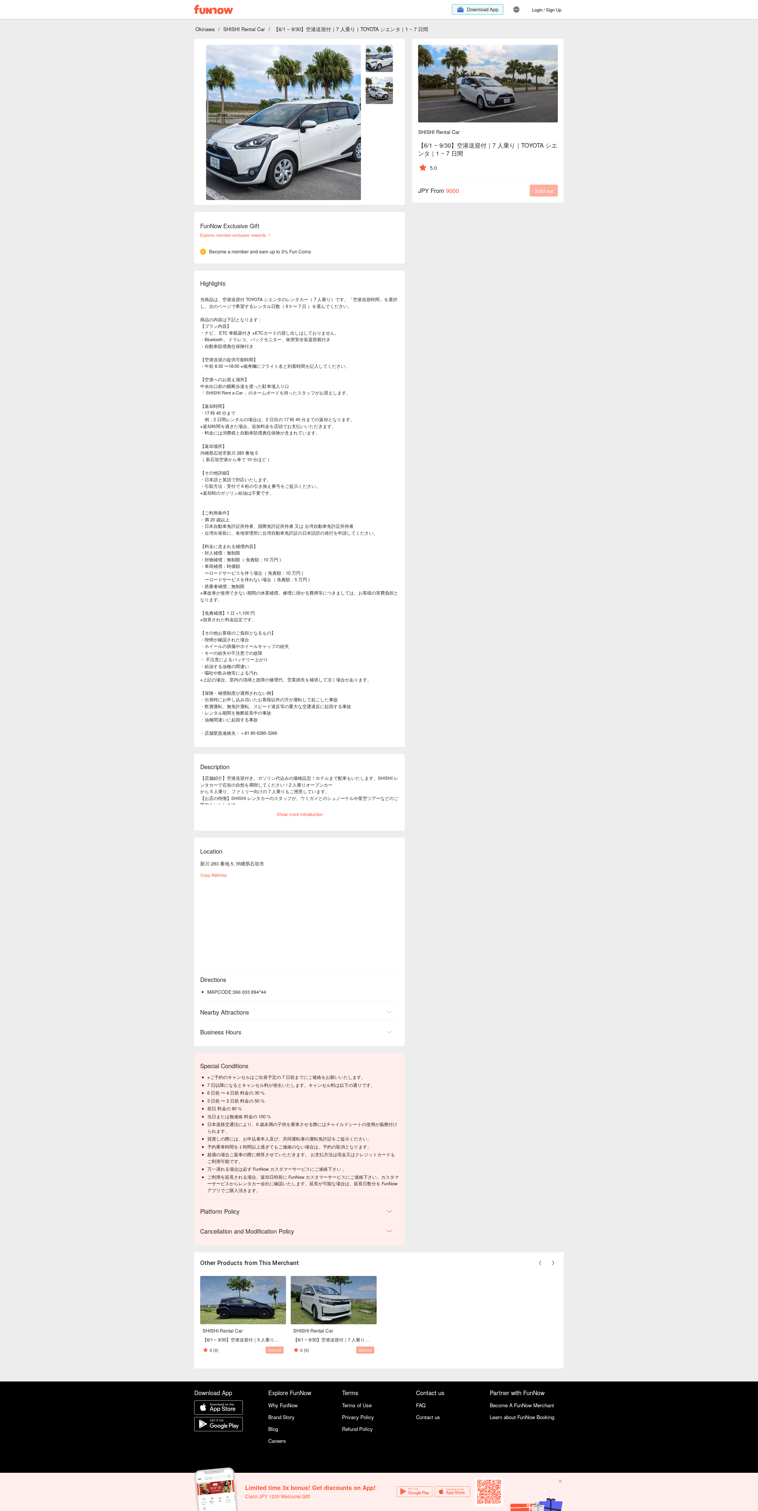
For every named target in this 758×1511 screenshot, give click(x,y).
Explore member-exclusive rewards (233, 235)
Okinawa (205, 29)
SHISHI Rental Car (244, 29)
